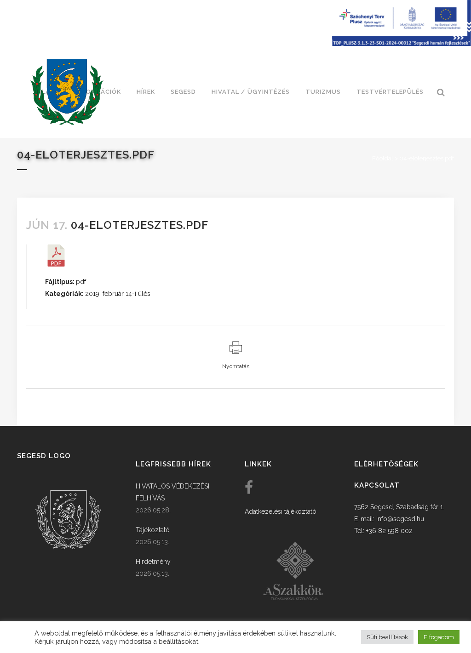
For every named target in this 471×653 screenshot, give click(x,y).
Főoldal (382, 158)
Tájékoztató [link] (153, 530)
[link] (67, 92)
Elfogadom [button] (439, 637)
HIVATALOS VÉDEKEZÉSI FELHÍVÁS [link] (172, 492)
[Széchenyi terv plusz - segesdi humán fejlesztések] (401, 43)
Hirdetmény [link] (153, 561)
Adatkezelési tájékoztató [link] (280, 511)
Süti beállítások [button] (387, 637)
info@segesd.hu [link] (400, 518)
